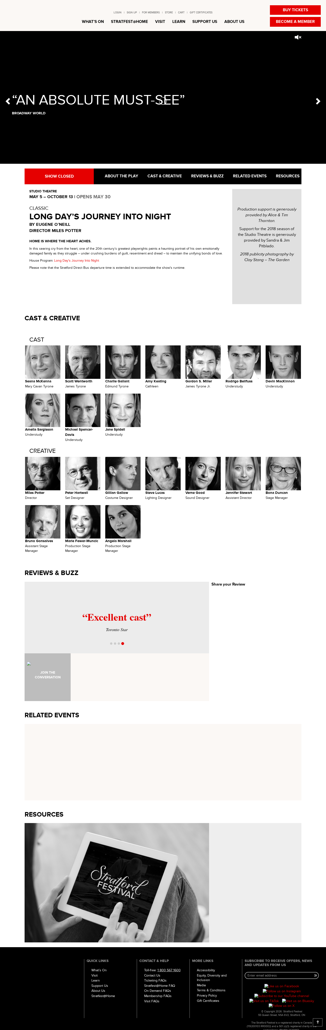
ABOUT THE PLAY (121, 176)
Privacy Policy (207, 995)
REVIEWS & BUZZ (207, 176)
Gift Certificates (208, 1001)
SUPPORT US (204, 21)
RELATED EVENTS (249, 176)
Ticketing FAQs (155, 980)
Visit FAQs (151, 1001)
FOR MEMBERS (151, 12)
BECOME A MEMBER (295, 21)
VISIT (160, 21)
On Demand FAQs (157, 991)
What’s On (99, 970)
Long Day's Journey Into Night (76, 261)
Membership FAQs (158, 996)
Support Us (99, 986)
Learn (95, 980)
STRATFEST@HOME (129, 21)
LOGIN (117, 12)
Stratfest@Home (103, 996)
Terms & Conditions (211, 990)
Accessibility (206, 970)
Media (201, 985)
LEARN (178, 21)
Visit (94, 975)
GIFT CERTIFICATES (201, 12)
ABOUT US (234, 21)
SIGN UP (132, 12)
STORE (169, 12)
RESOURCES (287, 176)
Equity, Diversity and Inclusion (212, 977)
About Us (98, 991)
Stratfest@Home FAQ (159, 986)
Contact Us (152, 975)
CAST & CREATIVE (164, 176)
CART (181, 12)
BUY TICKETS (295, 10)
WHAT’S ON (93, 21)
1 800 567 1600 (169, 970)
